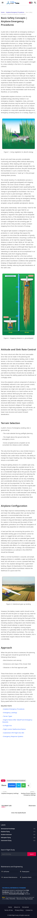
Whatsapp (23, 785)
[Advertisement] (18, 758)
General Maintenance (10, 877)
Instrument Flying (18, 840)
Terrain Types (7, 716)
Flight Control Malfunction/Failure (14, 729)
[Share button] (28, 785)
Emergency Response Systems (13, 736)
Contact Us (29, 910)
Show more (32, 806)
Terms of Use (8, 910)
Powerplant (25, 871)
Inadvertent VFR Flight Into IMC (13, 733)
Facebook (12, 785)
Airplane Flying (18, 831)
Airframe (6, 871)
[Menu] (2, 3)
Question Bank (26, 877)
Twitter (18, 785)
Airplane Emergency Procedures (15, 12)
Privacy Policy (19, 910)
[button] (31, 3)
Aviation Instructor (18, 834)
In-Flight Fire (7, 725)
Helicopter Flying (18, 837)
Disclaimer (25, 907)
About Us (17, 907)
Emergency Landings (10, 712)
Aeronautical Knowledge (18, 828)
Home (2, 12)
